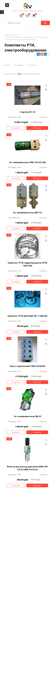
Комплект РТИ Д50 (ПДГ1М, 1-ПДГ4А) (27, 316)
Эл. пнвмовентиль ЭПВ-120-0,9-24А (27, 162)
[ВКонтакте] (38, 54)
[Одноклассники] (41, 54)
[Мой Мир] (45, 54)
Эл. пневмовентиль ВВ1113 (27, 212)
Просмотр (37, 128)
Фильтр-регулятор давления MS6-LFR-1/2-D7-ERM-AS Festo (27, 468)
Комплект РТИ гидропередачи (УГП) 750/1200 (27, 264)
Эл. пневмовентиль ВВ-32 (27, 416)
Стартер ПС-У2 (27, 112)
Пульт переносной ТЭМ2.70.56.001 (27, 366)
